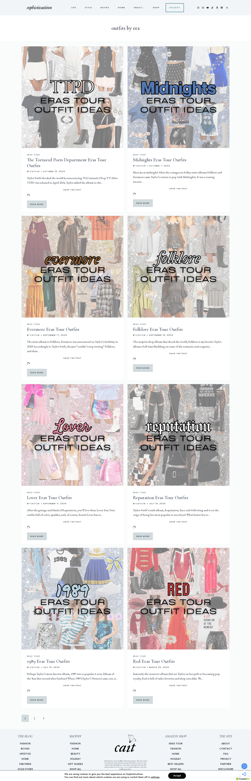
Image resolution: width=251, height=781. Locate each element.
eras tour (33, 154)
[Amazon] (217, 8)
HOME (75, 748)
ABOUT (225, 743)
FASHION (75, 743)
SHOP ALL (75, 769)
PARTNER (225, 764)
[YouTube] (208, 8)
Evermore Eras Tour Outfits (53, 329)
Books (105, 7)
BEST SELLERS (176, 764)
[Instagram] (198, 8)
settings (155, 777)
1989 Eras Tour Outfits (48, 661)
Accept (177, 775)
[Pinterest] (203, 8)
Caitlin (35, 171)
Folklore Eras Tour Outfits (158, 329)
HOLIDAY (75, 759)
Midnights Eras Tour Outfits (159, 160)
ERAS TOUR (176, 743)
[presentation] (72, 97)
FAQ (225, 753)
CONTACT (225, 748)
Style (88, 7)
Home (121, 7)
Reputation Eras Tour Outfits (160, 497)
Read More (36, 204)
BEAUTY (75, 753)
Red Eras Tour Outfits (154, 661)
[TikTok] (212, 8)
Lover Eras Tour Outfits (49, 497)
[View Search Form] (227, 7)
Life (73, 7)
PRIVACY (225, 759)
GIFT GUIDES (75, 764)
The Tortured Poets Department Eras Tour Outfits (66, 162)
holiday (174, 7)
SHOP (156, 7)
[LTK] (222, 8)
